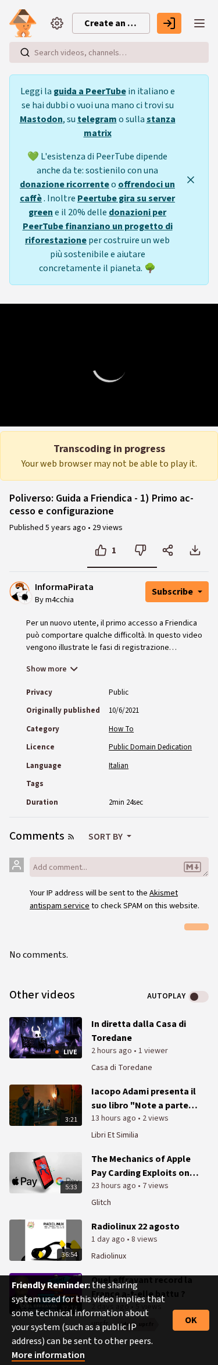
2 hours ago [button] (112, 1051)
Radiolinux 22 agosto (135, 1226)
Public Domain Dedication (150, 747)
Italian (118, 765)
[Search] (25, 52)
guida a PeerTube (89, 91)
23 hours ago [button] (114, 1186)
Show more (46, 669)
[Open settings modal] (57, 23)
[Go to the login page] (169, 23)
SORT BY (106, 836)
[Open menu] (199, 23)
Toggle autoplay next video (198, 997)
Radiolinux (108, 1256)
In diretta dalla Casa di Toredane (138, 1031)
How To (121, 729)
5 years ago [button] (66, 528)
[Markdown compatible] (192, 867)
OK (191, 1320)
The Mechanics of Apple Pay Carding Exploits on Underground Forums (141, 1166)
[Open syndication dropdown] (70, 836)
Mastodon (41, 119)
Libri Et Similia (114, 1135)
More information (48, 1355)
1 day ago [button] (109, 1239)
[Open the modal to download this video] (195, 550)
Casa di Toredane (121, 1067)
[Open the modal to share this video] (167, 550)
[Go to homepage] (25, 23)
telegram (97, 119)
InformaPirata (64, 587)
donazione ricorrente (64, 184)
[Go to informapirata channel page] (25, 597)
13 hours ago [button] (114, 1118)
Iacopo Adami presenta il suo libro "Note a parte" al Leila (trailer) (143, 1098)
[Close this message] (190, 179)
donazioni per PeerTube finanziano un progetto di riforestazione (98, 226)
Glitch (101, 1202)
